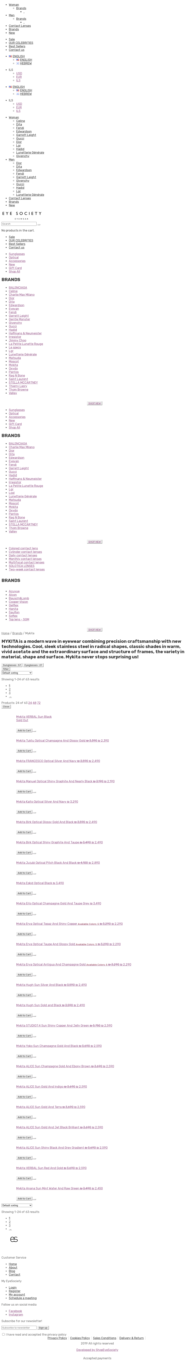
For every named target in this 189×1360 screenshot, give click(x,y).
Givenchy (22, 156)
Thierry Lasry (18, 386)
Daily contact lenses (23, 555)
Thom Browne (18, 389)
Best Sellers (17, 46)
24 (30, 703)
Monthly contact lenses (25, 559)
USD (19, 73)
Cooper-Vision (18, 602)
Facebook (15, 1311)
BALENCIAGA (18, 287)
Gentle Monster (19, 319)
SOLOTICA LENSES (22, 566)
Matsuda (15, 358)
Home (5, 633)
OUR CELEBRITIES (21, 43)
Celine (20, 121)
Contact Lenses (20, 26)
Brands (21, 8)
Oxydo (13, 368)
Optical (14, 257)
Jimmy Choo (17, 340)
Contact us (16, 50)
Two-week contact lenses (27, 569)
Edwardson (24, 131)
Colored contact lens (23, 548)
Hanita (13, 609)
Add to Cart (24, 730)
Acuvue (14, 591)
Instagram (16, 1314)
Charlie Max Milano (22, 294)
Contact (14, 1274)
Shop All (14, 271)
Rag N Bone (17, 375)
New (12, 33)
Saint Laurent (18, 379)
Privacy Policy (57, 1338)
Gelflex (13, 605)
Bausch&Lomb (19, 598)
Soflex (13, 616)
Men (12, 15)
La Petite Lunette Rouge (26, 344)
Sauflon (14, 612)
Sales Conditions (104, 1338)
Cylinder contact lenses (25, 552)
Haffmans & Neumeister (25, 333)
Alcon (13, 595)
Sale (12, 39)
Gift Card (15, 268)
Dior (19, 142)
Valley (13, 393)
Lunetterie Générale (30, 152)
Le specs (15, 347)
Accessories (17, 261)
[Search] (38, 224)
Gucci (20, 138)
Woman (14, 4)
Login (13, 1287)
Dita (19, 124)
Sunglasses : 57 (12, 665)
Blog (12, 1271)
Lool (12, 493)
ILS (18, 80)
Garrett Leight (26, 135)
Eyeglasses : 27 (33, 665)
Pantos (14, 372)
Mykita (13, 365)
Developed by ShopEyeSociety (97, 1350)
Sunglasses (17, 254)
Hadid (20, 149)
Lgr (18, 145)
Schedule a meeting (23, 1298)
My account (17, 1294)
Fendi (20, 128)
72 (39, 703)
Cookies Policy (80, 1338)
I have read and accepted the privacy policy (36, 1334)
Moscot (14, 361)
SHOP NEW (94, 403)
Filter (6, 669)
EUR (19, 77)
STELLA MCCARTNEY (23, 382)
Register (14, 1291)
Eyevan (14, 308)
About (13, 1267)
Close (6, 706)
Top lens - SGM (19, 619)
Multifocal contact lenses (26, 562)
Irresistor (15, 337)
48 (34, 703)
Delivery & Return (131, 1338)
